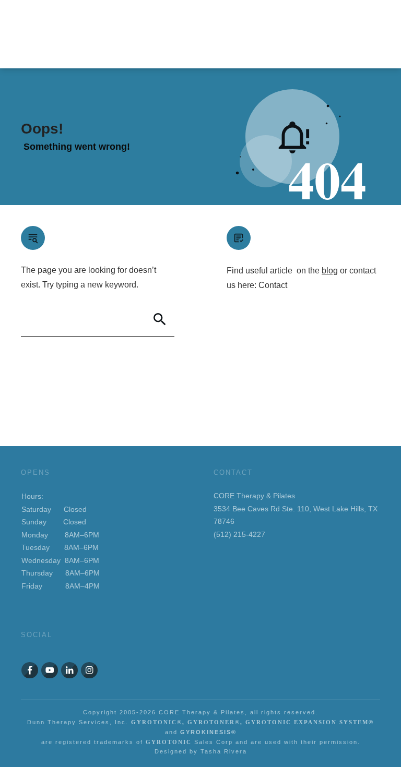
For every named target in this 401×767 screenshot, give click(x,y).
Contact (272, 285)
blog (330, 270)
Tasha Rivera (223, 751)
